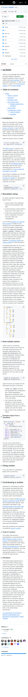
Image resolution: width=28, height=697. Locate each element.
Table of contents (13, 95)
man (6, 43)
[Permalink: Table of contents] (1, 90)
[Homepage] (14, 2)
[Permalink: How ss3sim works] (1, 341)
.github (6, 27)
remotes (5, 128)
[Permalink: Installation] (1, 118)
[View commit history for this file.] (6, 23)
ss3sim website (16, 85)
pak (17, 128)
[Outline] (26, 64)
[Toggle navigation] (2, 2)
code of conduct (16, 528)
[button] (24, 142)
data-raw (7, 33)
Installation (11, 97)
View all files (14, 59)
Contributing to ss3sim (14, 110)
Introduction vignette (9, 178)
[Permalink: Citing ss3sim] (1, 466)
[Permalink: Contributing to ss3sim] (1, 482)
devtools (10, 128)
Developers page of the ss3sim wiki (13, 506)
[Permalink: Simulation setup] (1, 194)
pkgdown (7, 46)
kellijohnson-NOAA (10, 20)
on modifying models (14, 240)
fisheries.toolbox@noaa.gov (11, 546)
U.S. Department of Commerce (12, 613)
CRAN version (9, 148)
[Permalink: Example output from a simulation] (1, 416)
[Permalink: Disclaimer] (1, 558)
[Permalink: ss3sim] (1, 70)
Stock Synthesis (15, 80)
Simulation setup (12, 100)
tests (6, 49)
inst (5, 40)
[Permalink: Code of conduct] (1, 532)
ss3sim (5, 7)
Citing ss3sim (11, 108)
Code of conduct (15, 112)
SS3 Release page (16, 163)
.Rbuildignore (8, 56)
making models (7, 242)
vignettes (7, 52)
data (6, 36)
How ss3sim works (13, 102)
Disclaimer (13, 114)
